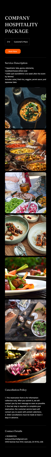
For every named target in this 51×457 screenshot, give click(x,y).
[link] (13, 51)
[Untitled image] (25, 107)
